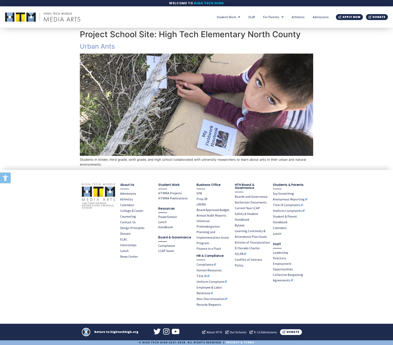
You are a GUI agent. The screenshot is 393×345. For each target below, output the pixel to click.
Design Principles (132, 228)
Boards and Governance (251, 196)
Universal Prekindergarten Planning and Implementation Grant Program (212, 232)
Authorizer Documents (251, 202)
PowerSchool (167, 217)
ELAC (123, 239)
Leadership (280, 253)
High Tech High (209, 3)
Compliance (166, 246)
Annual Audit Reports (211, 215)
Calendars (127, 205)
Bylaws (240, 225)
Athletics (298, 17)
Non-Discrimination (210, 299)
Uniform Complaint (210, 282)
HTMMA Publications (173, 198)
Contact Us (128, 222)
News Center (129, 256)
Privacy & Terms (240, 342)
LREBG (201, 204)
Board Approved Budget (213, 210)
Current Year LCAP (247, 208)
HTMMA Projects (170, 193)
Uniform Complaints (287, 211)
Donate (125, 233)
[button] (5, 178)
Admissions (321, 17)
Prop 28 (201, 199)
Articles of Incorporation (252, 242)
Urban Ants (97, 46)
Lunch (124, 251)
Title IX (201, 276)
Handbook (165, 227)
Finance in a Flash (208, 248)
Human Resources (209, 270)
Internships (128, 245)
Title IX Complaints (286, 205)
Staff (251, 17)
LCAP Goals (166, 251)
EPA (199, 193)
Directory (279, 258)
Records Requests (208, 304)
